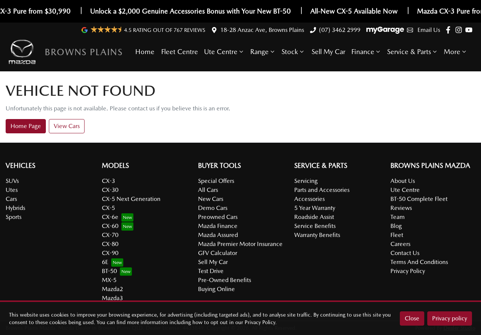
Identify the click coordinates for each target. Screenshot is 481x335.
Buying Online (216, 289)
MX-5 (109, 280)
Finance (362, 52)
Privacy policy (449, 318)
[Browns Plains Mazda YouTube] (470, 29)
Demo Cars (212, 207)
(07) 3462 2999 (339, 29)
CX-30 (110, 189)
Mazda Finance (217, 225)
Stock (289, 52)
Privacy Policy (407, 271)
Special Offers (216, 180)
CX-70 (110, 234)
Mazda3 (112, 298)
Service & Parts (409, 52)
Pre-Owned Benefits (224, 280)
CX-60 (110, 225)
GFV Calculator (217, 253)
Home (144, 52)
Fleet (396, 234)
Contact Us (404, 253)
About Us (402, 180)
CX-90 (110, 253)
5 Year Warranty (314, 207)
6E (105, 262)
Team (397, 216)
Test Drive (211, 271)
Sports (13, 216)
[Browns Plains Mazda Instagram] (460, 29)
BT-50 (109, 271)
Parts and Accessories (321, 189)
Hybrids (15, 207)
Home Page (26, 126)
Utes (12, 189)
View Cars (67, 126)
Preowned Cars (217, 216)
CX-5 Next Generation (131, 198)
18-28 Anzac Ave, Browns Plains (262, 29)
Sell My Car (328, 52)
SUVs (12, 180)
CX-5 (108, 207)
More (452, 52)
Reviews (401, 207)
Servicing (306, 180)
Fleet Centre (179, 52)
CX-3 (108, 180)
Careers (400, 243)
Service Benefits (315, 225)
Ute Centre (220, 52)
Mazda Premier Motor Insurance (240, 243)
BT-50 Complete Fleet (419, 198)
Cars (11, 198)
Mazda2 (112, 289)
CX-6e (110, 216)
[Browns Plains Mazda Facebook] (450, 29)
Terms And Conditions (419, 262)
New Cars (210, 198)
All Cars (208, 189)
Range (259, 52)
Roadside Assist (314, 216)
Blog (396, 225)
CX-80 (110, 243)
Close (412, 318)
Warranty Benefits (317, 234)
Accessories (309, 198)
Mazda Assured (218, 234)
